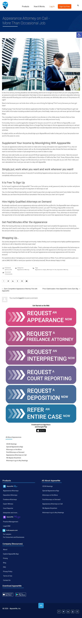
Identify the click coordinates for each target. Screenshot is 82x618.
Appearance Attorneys (10, 491)
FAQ (4, 567)
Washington (16, 160)
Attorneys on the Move (14, 449)
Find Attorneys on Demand (15, 452)
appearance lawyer (40, 269)
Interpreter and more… (10, 513)
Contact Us (6, 580)
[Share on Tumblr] (17, 281)
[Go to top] (41, 605)
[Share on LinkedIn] (12, 281)
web (8, 125)
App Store (29, 125)
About (5, 549)
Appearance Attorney (23, 269)
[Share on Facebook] (3, 281)
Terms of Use (7, 576)
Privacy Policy (7, 571)
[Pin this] (22, 281)
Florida (9, 160)
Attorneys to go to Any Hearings (17, 460)
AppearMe (75, 93)
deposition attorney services (54, 128)
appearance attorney (17, 147)
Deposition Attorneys (10, 495)
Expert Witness (8, 504)
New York (56, 157)
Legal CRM (6, 526)
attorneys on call (51, 269)
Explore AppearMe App (11, 554)
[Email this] (26, 281)
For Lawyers (7, 534)
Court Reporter (8, 508)
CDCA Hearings (11, 444)
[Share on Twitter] (8, 281)
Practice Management (10, 522)
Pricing (5, 558)
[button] (79, 35)
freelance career (22, 149)
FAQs (52, 258)
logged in (21, 298)
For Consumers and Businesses (13, 537)
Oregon (23, 160)
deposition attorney (73, 95)
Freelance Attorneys (10, 499)
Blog (4, 563)
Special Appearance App (14, 447)
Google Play (39, 125)
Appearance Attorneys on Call (16, 455)
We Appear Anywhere (13, 458)
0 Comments (8, 274)
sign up (35, 133)
